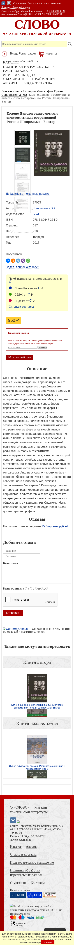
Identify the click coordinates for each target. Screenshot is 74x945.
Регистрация (27, 53)
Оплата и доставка (38, 3)
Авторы (10, 83)
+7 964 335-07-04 (53, 14)
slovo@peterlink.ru (20, 839)
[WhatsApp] (28, 261)
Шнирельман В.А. (44, 208)
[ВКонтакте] (8, 261)
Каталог (16, 846)
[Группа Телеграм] (9, 3)
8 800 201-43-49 (57, 11)
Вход (13, 53)
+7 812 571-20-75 (35, 14)
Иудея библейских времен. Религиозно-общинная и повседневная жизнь (37, 767)
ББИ (36, 213)
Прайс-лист (43, 79)
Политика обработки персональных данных (26, 872)
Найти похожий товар (19, 357)
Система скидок (19, 75)
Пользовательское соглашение (32, 862)
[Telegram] (18, 261)
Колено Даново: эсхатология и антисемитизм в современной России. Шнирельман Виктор (37, 706)
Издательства (38, 83)
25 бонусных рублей (54, 526)
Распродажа (15, 71)
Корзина (51, 53)
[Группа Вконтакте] (3, 3)
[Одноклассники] (13, 261)
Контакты (56, 3)
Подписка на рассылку (26, 66)
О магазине (19, 3)
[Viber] (23, 261)
